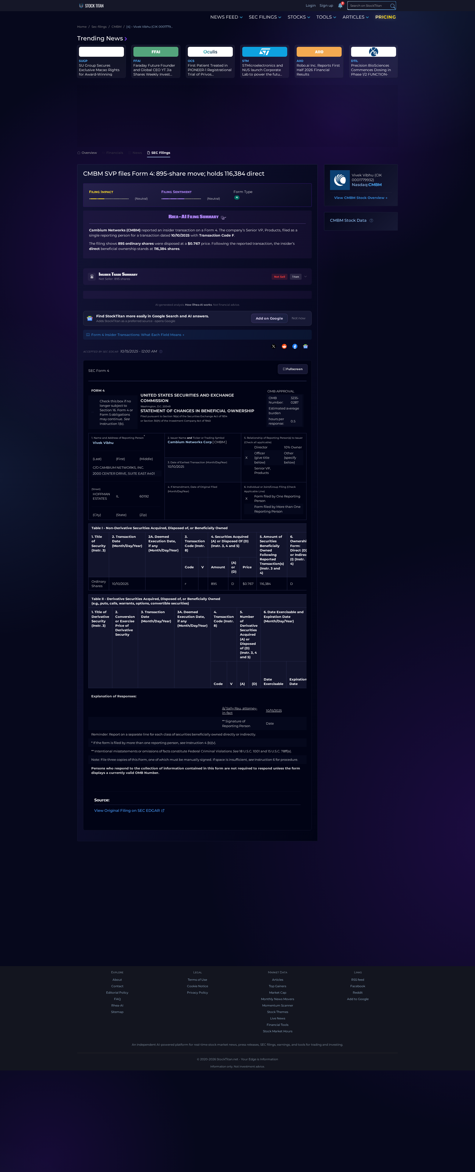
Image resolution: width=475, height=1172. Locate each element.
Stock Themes (277, 1012)
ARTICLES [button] (353, 17)
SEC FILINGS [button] (263, 17)
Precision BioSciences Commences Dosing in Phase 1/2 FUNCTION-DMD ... (371, 72)
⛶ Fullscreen (293, 369)
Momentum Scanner (277, 1005)
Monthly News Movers (277, 999)
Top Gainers (277, 986)
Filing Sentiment (176, 192)
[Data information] (371, 221)
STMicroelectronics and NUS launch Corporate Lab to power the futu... (262, 70)
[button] (223, 218)
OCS (191, 61)
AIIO (300, 61)
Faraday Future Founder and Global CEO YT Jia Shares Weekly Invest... (154, 70)
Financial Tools (277, 1025)
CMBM (375, 184)
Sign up (326, 5)
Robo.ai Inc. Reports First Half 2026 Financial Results (318, 70)
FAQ (117, 999)
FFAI (137, 61)
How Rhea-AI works (198, 304)
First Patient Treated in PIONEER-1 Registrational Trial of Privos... (210, 70)
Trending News (100, 38)
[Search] (393, 6)
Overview (89, 153)
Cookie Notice (197, 986)
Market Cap (277, 992)
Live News (277, 1018)
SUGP (83, 61)
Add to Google (358, 999)
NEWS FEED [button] (224, 17)
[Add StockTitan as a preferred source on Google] (304, 346)
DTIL (354, 61)
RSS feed (357, 979)
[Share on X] (272, 346)
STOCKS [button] (297, 17)
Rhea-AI (117, 1005)
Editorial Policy (117, 992)
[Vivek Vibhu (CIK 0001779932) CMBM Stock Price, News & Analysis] (340, 180)
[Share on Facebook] (293, 346)
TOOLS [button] (324, 17)
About (117, 979)
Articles (277, 979)
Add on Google (269, 318)
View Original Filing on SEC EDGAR (127, 810)
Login (311, 5)
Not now (299, 318)
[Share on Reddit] (283, 346)
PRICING (385, 17)
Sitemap (117, 1012)
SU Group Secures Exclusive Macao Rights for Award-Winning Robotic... (99, 72)
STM (245, 61)
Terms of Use (197, 979)
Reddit (358, 992)
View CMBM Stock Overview (360, 198)
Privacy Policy (197, 992)
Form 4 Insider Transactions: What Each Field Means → (137, 335)
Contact (117, 986)
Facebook (357, 986)
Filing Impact (101, 192)
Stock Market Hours (277, 1031)
